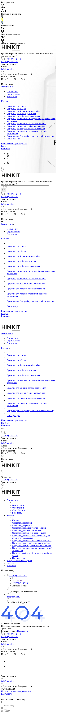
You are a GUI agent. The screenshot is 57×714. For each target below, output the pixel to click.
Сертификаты (13, 94)
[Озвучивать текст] (3, 37)
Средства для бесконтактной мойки (23, 111)
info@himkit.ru (8, 69)
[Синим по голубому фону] (2, 23)
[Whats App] (8, 163)
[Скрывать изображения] (2, 32)
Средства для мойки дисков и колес (23, 116)
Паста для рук (13, 138)
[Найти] (3, 190)
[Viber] (7, 158)
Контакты (5, 148)
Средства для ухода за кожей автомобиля (26, 128)
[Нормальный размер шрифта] (3, 8)
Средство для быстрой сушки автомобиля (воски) (30, 136)
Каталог (5, 101)
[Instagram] (8, 156)
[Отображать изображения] (2, 28)
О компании (7, 86)
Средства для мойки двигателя (21, 113)
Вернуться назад (9, 631)
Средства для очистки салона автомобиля (26, 123)
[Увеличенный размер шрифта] (3, 11)
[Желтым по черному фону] (2, 20)
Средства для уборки (16, 108)
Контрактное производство (14, 143)
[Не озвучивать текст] (2, 41)
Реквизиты (12, 96)
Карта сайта (6, 694)
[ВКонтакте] (8, 153)
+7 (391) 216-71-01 (14, 59)
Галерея (4, 146)
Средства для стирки (16, 106)
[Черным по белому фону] (2, 17)
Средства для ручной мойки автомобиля (26, 126)
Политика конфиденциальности (16, 691)
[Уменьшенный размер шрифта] (2, 5)
